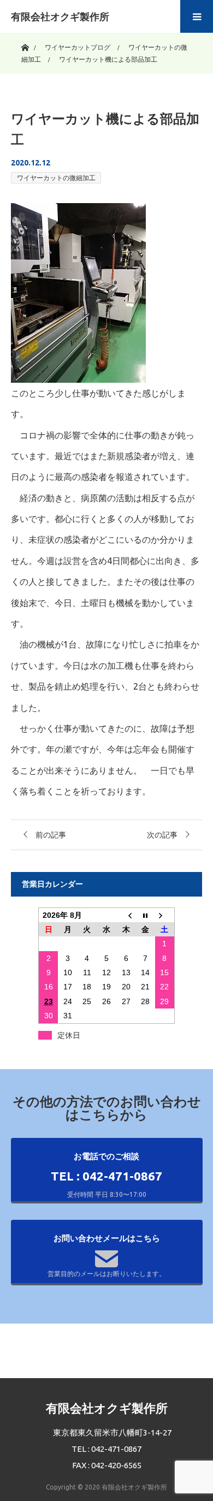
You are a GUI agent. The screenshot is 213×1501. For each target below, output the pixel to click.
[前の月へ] (126, 914)
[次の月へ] (165, 914)
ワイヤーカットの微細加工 (56, 177)
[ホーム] (24, 45)
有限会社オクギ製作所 (60, 16)
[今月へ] (145, 914)
